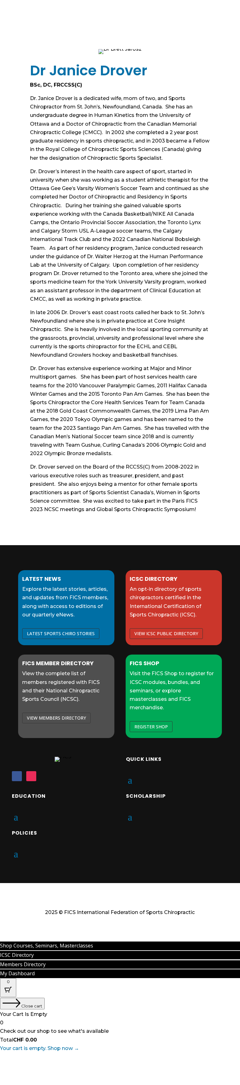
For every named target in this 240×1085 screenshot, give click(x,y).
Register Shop (151, 727)
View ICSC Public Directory (166, 633)
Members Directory (23, 964)
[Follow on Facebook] (17, 776)
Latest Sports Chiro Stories (61, 633)
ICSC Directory (17, 955)
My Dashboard (17, 973)
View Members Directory (56, 718)
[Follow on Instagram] (31, 776)
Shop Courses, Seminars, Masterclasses (46, 945)
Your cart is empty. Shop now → (39, 1048)
